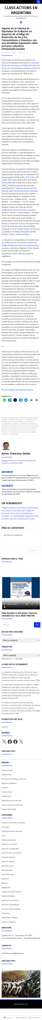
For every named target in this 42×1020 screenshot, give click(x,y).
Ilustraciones (7, 792)
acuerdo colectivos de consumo (12, 422)
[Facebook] (9, 741)
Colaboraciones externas (12, 831)
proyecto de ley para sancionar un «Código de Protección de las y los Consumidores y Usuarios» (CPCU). (21, 65)
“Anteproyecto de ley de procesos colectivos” (19, 210)
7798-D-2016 (12, 180)
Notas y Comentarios (10, 900)
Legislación (6, 887)
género (4, 883)
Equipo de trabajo (9, 809)
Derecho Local (7, 866)
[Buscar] (38, 2)
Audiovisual (6, 796)
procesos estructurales (11, 909)
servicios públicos (9, 922)
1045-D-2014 (30, 177)
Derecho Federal (32, 418)
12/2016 (18, 234)
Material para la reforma (11, 800)
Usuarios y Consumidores (10, 434)
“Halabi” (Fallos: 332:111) (26, 229)
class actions (28, 422)
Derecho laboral (8, 861)
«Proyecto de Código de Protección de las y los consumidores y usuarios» (20, 245)
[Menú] (21, 22)
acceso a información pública (13, 822)
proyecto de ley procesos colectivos (14, 430)
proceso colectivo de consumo (28, 426)
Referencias (6, 774)
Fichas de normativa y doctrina (14, 779)
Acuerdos (5, 827)
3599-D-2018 (21, 172)
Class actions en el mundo (12, 805)
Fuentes (5, 787)
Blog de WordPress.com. (21, 1004)
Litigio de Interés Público (12, 892)
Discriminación (8, 874)
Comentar (32, 550)
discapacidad (7, 870)
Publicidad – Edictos (10, 917)
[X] (4, 741)
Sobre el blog (7, 770)
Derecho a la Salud (9, 844)
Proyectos (19, 420)
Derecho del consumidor (18, 418)
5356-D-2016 (6, 183)
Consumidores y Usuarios (10, 424)
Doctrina (5, 879)
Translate (19, 659)
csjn (3, 835)
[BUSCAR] (37, 625)
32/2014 (11, 234)
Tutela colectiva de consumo (26, 432)
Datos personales (9, 840)
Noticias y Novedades (9, 420)
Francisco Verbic (10, 52)
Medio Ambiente (8, 896)
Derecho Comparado (10, 848)
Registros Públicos (9, 783)
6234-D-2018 (31, 172)
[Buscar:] (18, 625)
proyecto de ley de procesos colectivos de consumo (19, 428)
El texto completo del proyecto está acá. (17, 390)
